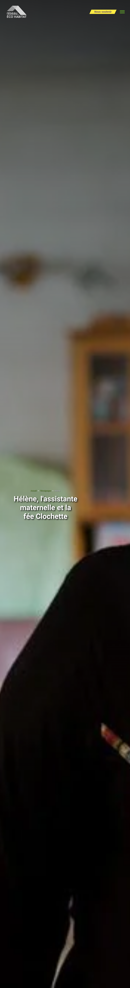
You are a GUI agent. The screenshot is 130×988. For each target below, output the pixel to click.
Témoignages (45, 491)
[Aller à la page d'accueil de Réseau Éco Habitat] (17, 12)
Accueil (34, 491)
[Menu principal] (122, 11)
